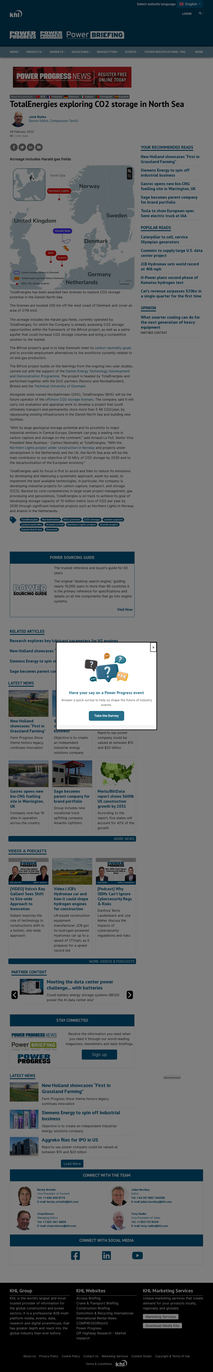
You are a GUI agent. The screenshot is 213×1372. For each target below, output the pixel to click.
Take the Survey (106, 716)
